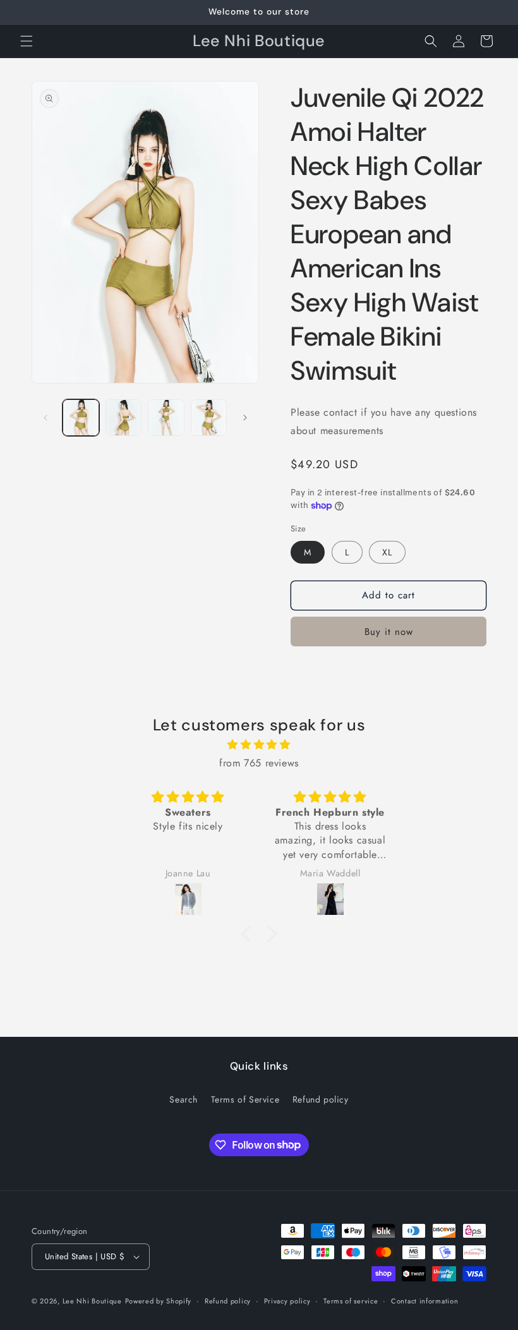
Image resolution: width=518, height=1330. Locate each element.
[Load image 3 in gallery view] (166, 417)
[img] (259, 744)
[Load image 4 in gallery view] (209, 417)
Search (183, 1099)
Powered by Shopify (158, 1301)
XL (387, 552)
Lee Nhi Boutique (92, 1301)
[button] (26, 41)
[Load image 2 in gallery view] (123, 417)
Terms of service (350, 1301)
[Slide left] (45, 418)
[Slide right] (245, 418)
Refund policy (320, 1099)
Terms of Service (245, 1099)
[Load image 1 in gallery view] (81, 417)
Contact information (424, 1301)
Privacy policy (287, 1301)
